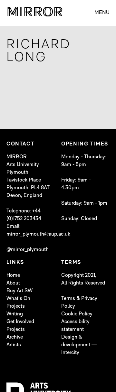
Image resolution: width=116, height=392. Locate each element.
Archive (14, 337)
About (13, 283)
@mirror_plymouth (27, 249)
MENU (102, 12)
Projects (15, 306)
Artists (13, 345)
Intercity (70, 352)
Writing (14, 314)
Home (13, 275)
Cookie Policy (76, 314)
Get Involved (20, 321)
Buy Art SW (19, 291)
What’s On (18, 298)
